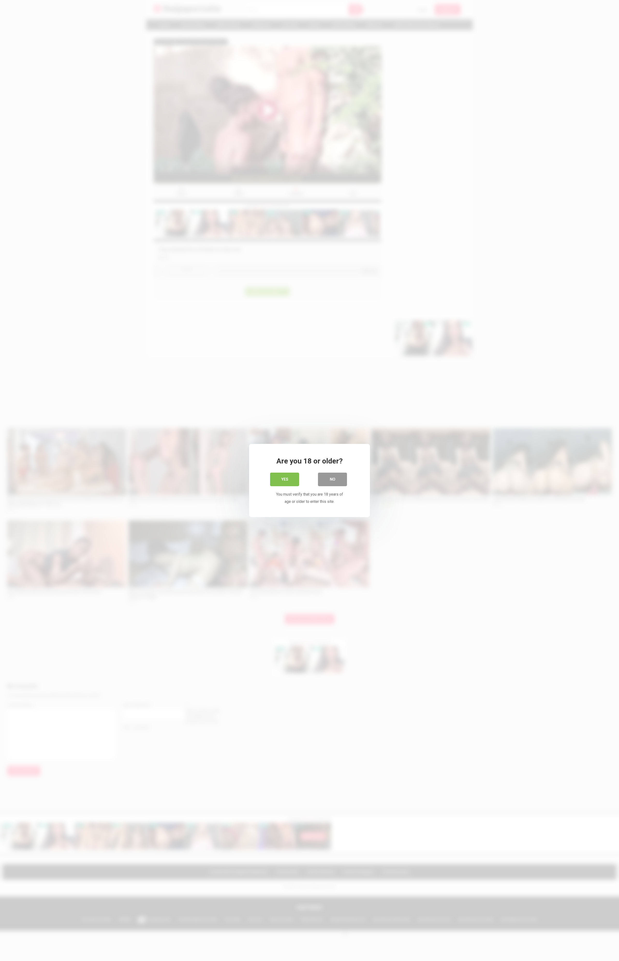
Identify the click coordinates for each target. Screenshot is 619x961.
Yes (284, 479)
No (332, 479)
